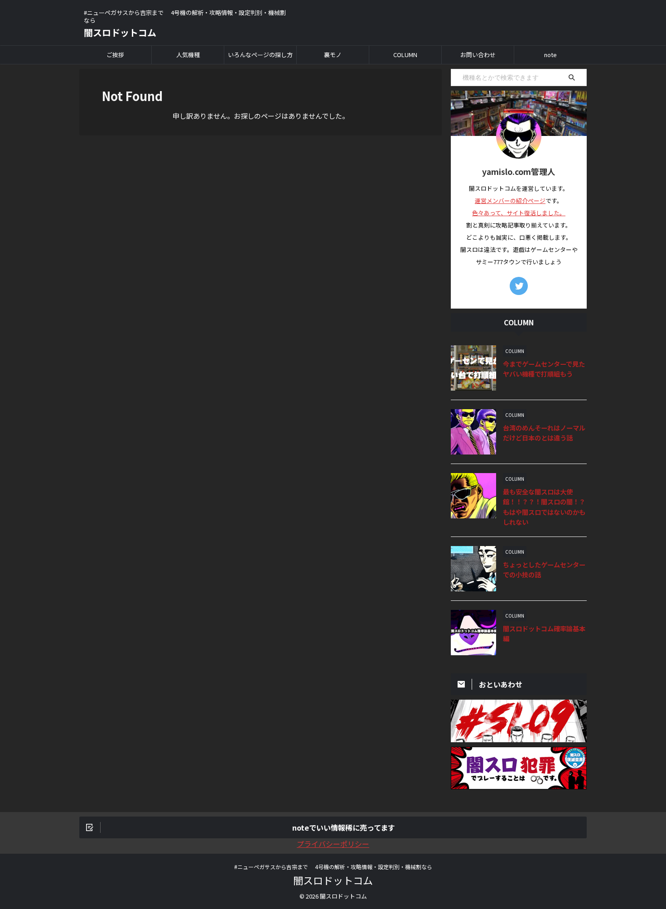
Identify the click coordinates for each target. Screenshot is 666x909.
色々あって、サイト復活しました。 (518, 212)
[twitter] (519, 286)
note (550, 54)
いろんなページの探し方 (260, 54)
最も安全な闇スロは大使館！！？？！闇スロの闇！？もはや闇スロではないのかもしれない (544, 507)
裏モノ (333, 54)
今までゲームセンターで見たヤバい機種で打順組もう (544, 369)
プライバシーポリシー (333, 843)
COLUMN (405, 54)
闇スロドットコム (120, 32)
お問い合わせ (478, 54)
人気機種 (188, 54)
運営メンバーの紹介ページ (510, 200)
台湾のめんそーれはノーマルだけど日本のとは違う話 (544, 433)
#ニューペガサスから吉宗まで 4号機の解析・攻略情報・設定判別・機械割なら (333, 866)
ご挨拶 (115, 54)
